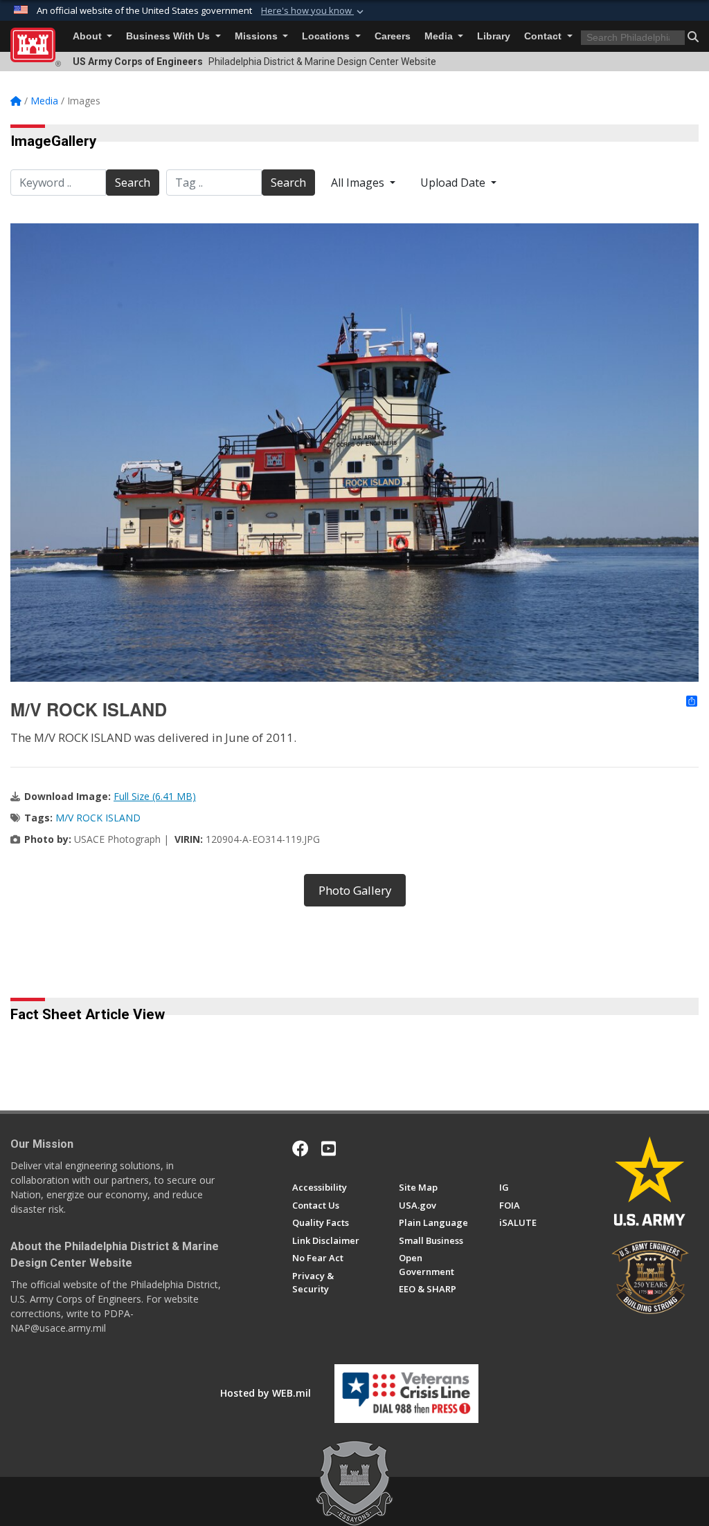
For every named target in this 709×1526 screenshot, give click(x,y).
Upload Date (454, 182)
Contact (544, 36)
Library (493, 36)
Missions (257, 36)
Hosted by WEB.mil (265, 1392)
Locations (327, 36)
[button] (313, 11)
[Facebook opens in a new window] (300, 1148)
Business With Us (169, 36)
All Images (359, 182)
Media (440, 36)
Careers (393, 36)
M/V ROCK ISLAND (98, 817)
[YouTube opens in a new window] (328, 1148)
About (89, 36)
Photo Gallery (354, 890)
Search (132, 182)
